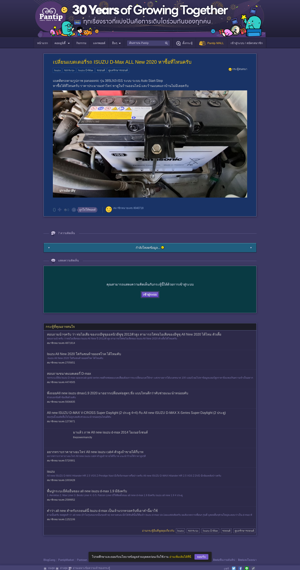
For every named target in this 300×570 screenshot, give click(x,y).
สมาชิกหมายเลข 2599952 (61, 499)
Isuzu (57, 70)
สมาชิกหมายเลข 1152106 (61, 519)
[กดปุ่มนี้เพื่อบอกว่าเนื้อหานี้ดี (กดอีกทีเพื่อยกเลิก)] (59, 209)
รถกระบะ (69, 70)
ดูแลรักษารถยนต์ (118, 70)
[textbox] (148, 43)
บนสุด (51, 568)
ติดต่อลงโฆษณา (247, 559)
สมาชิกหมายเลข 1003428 (61, 480)
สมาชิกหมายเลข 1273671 (61, 421)
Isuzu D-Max (85, 70)
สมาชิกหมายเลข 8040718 (128, 208)
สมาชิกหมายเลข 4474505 (61, 382)
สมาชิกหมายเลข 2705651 (61, 362)
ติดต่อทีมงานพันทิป (224, 559)
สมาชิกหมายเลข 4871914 (61, 343)
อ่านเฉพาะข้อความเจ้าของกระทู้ (91, 568)
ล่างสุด (64, 568)
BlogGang (49, 559)
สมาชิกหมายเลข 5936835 (61, 401)
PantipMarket (66, 559)
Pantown (82, 559)
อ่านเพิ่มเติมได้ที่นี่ (180, 556)
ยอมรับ (201, 556)
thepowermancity (82, 437)
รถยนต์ (101, 70)
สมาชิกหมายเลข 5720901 (61, 460)
